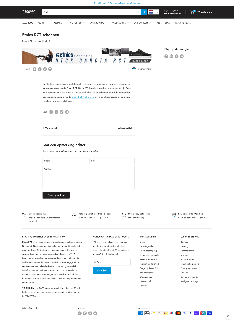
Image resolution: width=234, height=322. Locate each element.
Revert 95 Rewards (183, 22)
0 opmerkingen (144, 68)
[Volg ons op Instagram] (171, 56)
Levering (184, 246)
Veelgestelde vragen (190, 281)
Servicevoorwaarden (190, 276)
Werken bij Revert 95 (149, 263)
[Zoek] (144, 12)
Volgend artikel (125, 128)
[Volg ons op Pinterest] (176, 56)
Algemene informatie (149, 255)
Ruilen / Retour (187, 259)
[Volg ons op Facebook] (166, 56)
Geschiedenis (146, 276)
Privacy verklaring (189, 268)
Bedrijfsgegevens (147, 272)
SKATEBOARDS (97, 22)
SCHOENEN (76, 22)
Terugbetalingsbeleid (190, 263)
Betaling (184, 241)
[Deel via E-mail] (50, 69)
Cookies (184, 272)
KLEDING (58, 22)
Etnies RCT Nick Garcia (83, 96)
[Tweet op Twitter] (45, 69)
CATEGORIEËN (141, 22)
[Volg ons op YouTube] (182, 56)
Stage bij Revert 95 (148, 268)
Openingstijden (147, 246)
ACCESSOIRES (119, 22)
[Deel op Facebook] (34, 69)
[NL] (153, 11)
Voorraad (185, 255)
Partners (143, 285)
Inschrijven (102, 270)
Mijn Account (171, 13)
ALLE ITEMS (27, 22)
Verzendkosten (187, 250)
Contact (143, 241)
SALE (157, 22)
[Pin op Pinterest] (40, 69)
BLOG (168, 22)
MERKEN (42, 22)
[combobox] (91, 12)
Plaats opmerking (56, 195)
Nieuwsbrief (145, 281)
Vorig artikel (51, 128)
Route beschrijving (148, 250)
